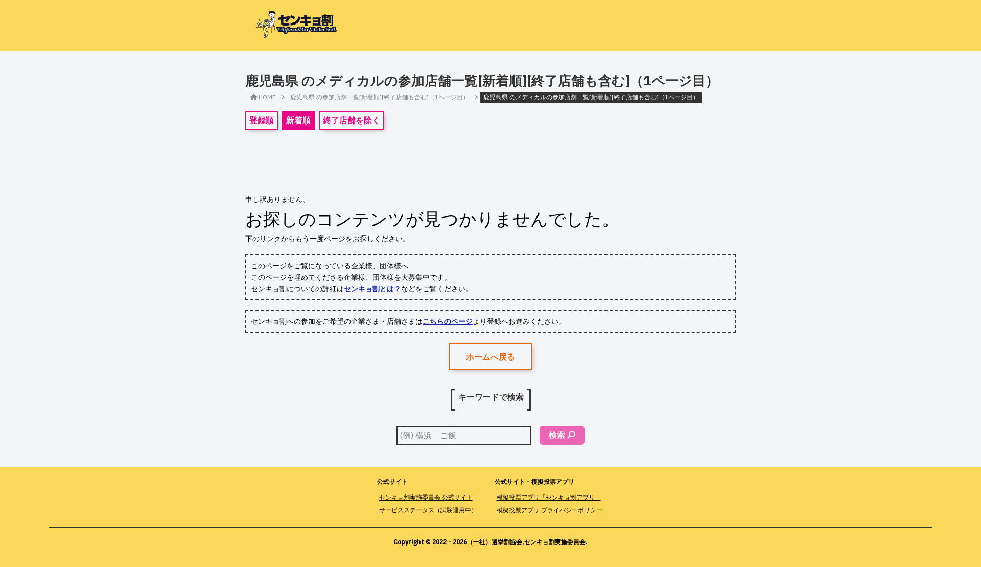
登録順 (261, 120)
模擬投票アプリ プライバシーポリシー (549, 510)
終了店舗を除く (351, 120)
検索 (557, 435)
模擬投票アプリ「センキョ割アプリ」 (549, 497)
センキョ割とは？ (372, 288)
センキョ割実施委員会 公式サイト (426, 497)
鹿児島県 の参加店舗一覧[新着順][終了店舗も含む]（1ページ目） (379, 97)
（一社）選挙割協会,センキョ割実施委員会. (527, 542)
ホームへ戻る (490, 356)
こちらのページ (448, 321)
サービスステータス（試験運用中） (428, 510)
